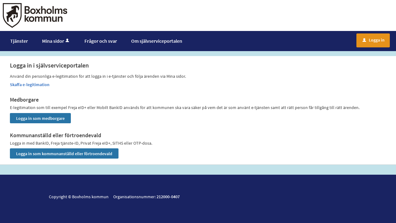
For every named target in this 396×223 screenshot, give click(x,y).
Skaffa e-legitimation (30, 84)
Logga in (374, 40)
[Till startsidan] (35, 15)
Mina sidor (53, 41)
